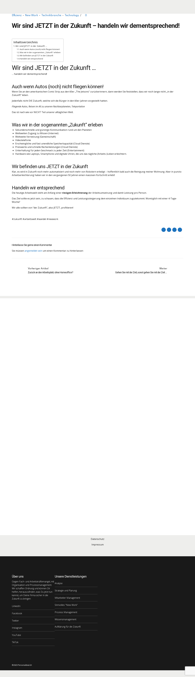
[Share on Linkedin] (174, 230)
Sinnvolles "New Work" (66, 605)
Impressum (98, 544)
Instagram (17, 627)
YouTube (16, 635)
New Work (31, 15)
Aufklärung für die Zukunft (68, 626)
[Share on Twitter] (169, 230)
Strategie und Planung (66, 590)
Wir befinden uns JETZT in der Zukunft (36, 55)
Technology (72, 15)
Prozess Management (66, 612)
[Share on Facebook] (163, 230)
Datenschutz (97, 539)
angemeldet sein (33, 250)
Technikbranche (51, 15)
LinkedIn (16, 606)
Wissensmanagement (65, 619)
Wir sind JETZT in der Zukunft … (31, 46)
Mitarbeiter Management (67, 597)
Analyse (59, 583)
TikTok (15, 642)
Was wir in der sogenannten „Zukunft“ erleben (40, 52)
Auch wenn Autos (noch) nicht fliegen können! (40, 49)
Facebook (17, 613)
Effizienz (17, 15)
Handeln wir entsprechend (31, 58)
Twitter (15, 620)
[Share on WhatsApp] (180, 230)
